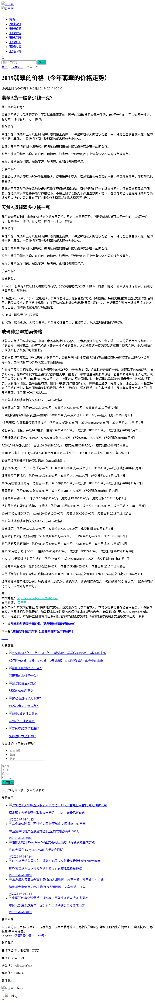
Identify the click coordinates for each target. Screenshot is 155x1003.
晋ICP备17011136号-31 (35, 935)
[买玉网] (8, 4)
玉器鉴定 (15, 33)
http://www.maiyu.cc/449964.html (37, 598)
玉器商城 (15, 51)
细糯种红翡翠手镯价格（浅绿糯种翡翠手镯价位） (44, 624)
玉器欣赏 (15, 46)
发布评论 (8, 782)
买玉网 (21, 602)
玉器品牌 (15, 37)
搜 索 (41, 62)
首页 (12, 19)
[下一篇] (6, 638)
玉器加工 (15, 42)
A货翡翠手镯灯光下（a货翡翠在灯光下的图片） (43, 631)
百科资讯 (15, 24)
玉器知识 (15, 28)
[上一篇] (3, 638)
